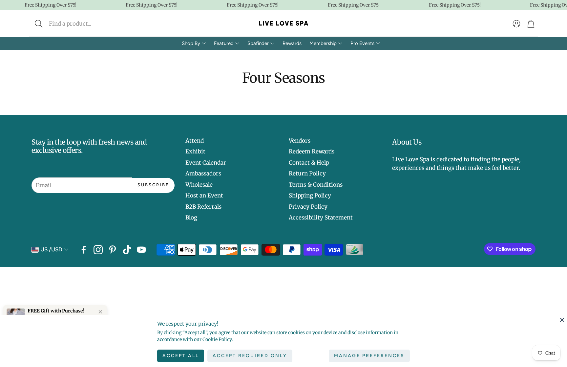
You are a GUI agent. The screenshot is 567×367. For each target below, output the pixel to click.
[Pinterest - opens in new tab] (112, 249)
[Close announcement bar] (560, 5)
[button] (82, 24)
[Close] (562, 320)
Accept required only (250, 355)
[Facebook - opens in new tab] (83, 249)
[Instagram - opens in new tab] (98, 249)
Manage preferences (369, 355)
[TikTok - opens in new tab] (127, 249)
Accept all (180, 355)
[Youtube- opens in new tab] (141, 249)
